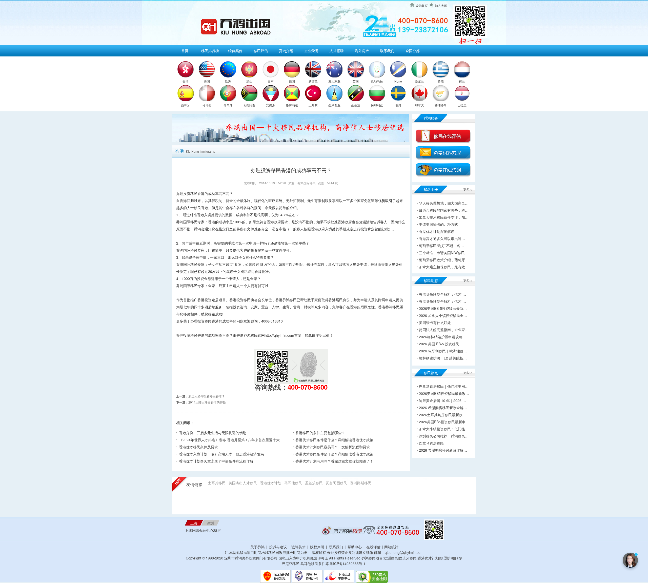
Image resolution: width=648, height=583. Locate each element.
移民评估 (261, 50)
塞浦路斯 (441, 105)
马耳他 (206, 105)
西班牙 (185, 105)
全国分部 (413, 50)
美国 (207, 81)
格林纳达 (292, 105)
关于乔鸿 (257, 546)
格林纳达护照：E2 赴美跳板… (443, 357)
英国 (356, 81)
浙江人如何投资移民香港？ (206, 396)
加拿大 (419, 105)
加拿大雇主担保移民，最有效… (444, 266)
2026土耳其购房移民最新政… (442, 414)
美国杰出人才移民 (243, 482)
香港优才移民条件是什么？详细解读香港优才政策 (334, 439)
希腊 (441, 81)
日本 (271, 81)
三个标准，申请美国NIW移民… (443, 252)
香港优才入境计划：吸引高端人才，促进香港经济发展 (221, 453)
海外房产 (362, 50)
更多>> (468, 189)
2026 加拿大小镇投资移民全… (443, 315)
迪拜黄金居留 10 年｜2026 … (442, 400)
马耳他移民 (293, 482)
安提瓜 (270, 105)
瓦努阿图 (249, 105)
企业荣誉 (311, 50)
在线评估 (373, 546)
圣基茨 (355, 105)
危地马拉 (377, 81)
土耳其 (313, 105)
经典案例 (235, 50)
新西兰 (313, 81)
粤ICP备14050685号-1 (348, 563)
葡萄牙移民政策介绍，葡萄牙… (444, 259)
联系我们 (387, 50)
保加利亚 (377, 105)
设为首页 (422, 5)
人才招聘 (337, 50)
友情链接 (194, 485)
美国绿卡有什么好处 (435, 322)
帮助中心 (355, 546)
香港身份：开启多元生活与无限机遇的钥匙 (212, 432)
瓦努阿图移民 (336, 482)
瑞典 (398, 105)
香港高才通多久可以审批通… (442, 238)
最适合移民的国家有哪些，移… (444, 210)
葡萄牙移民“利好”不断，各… (441, 245)
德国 (292, 81)
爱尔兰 (419, 81)
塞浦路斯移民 (360, 482)
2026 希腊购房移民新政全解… (443, 407)
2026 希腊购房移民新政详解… (443, 450)
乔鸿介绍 (286, 50)
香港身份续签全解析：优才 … (442, 294)
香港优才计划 (270, 482)
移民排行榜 (210, 50)
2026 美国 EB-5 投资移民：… (442, 343)
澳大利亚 (334, 81)
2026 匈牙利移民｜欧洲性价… (443, 350)
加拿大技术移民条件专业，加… (444, 217)
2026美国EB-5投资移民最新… (443, 308)
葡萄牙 (228, 105)
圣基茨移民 (314, 482)
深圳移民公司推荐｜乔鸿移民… (444, 435)
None (398, 81)
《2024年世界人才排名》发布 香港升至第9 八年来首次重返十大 (229, 439)
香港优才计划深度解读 (436, 231)
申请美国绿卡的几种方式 (438, 224)
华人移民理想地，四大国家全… (444, 203)
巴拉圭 (462, 105)
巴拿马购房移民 (431, 443)
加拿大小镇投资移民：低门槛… (444, 428)
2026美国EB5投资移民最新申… (444, 421)
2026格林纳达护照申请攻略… (442, 336)
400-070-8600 (308, 387)
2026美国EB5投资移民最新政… (444, 393)
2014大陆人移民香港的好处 (207, 402)
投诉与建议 (278, 546)
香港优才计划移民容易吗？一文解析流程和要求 (332, 446)
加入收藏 (441, 5)
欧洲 (228, 81)
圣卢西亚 (334, 105)
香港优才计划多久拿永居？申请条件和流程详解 (216, 461)
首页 (184, 50)
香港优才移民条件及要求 (198, 446)
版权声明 (317, 546)
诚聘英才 (298, 546)
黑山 (249, 81)
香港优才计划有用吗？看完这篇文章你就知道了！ (334, 461)
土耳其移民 (217, 482)
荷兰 (462, 81)
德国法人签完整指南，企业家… (444, 329)
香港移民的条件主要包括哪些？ (320, 432)
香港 (186, 81)
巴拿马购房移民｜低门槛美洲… (444, 386)
